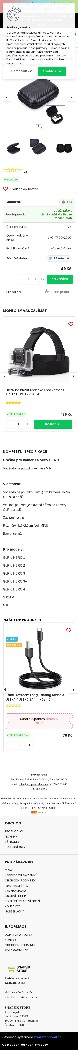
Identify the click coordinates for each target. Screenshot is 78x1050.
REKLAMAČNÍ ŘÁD (16, 886)
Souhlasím (52, 71)
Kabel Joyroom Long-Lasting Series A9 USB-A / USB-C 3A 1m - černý (36, 697)
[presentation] (7, 98)
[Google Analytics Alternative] (39, 813)
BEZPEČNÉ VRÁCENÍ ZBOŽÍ (22, 901)
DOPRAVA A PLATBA (18, 935)
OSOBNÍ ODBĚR (15, 896)
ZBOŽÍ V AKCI (14, 831)
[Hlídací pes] (57, 292)
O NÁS (9, 870)
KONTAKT (11, 940)
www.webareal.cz (47, 1037)
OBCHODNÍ (12, 880)
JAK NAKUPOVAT (16, 891)
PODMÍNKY (28, 880)
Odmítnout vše (21, 71)
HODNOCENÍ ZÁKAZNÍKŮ (21, 875)
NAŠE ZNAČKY (14, 911)
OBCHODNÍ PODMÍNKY (20, 945)
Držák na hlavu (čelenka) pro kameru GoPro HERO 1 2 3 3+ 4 (35, 392)
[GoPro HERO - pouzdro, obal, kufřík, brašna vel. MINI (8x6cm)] (39, 97)
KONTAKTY (12, 906)
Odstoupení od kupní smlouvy (25, 1045)
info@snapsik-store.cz (33, 784)
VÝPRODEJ (12, 842)
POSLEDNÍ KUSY (15, 847)
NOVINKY (11, 837)
